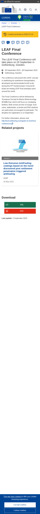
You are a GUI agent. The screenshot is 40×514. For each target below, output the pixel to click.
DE (3, 42)
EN (8, 42)
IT (22, 42)
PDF (22, 211)
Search (30, 9)
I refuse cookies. (20, 510)
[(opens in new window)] (9, 9)
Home (4, 23)
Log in (19, 9)
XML (22, 205)
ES (13, 42)
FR (18, 42)
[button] (25, 9)
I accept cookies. (20, 505)
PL (28, 42)
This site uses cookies (12, 497)
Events (14, 23)
